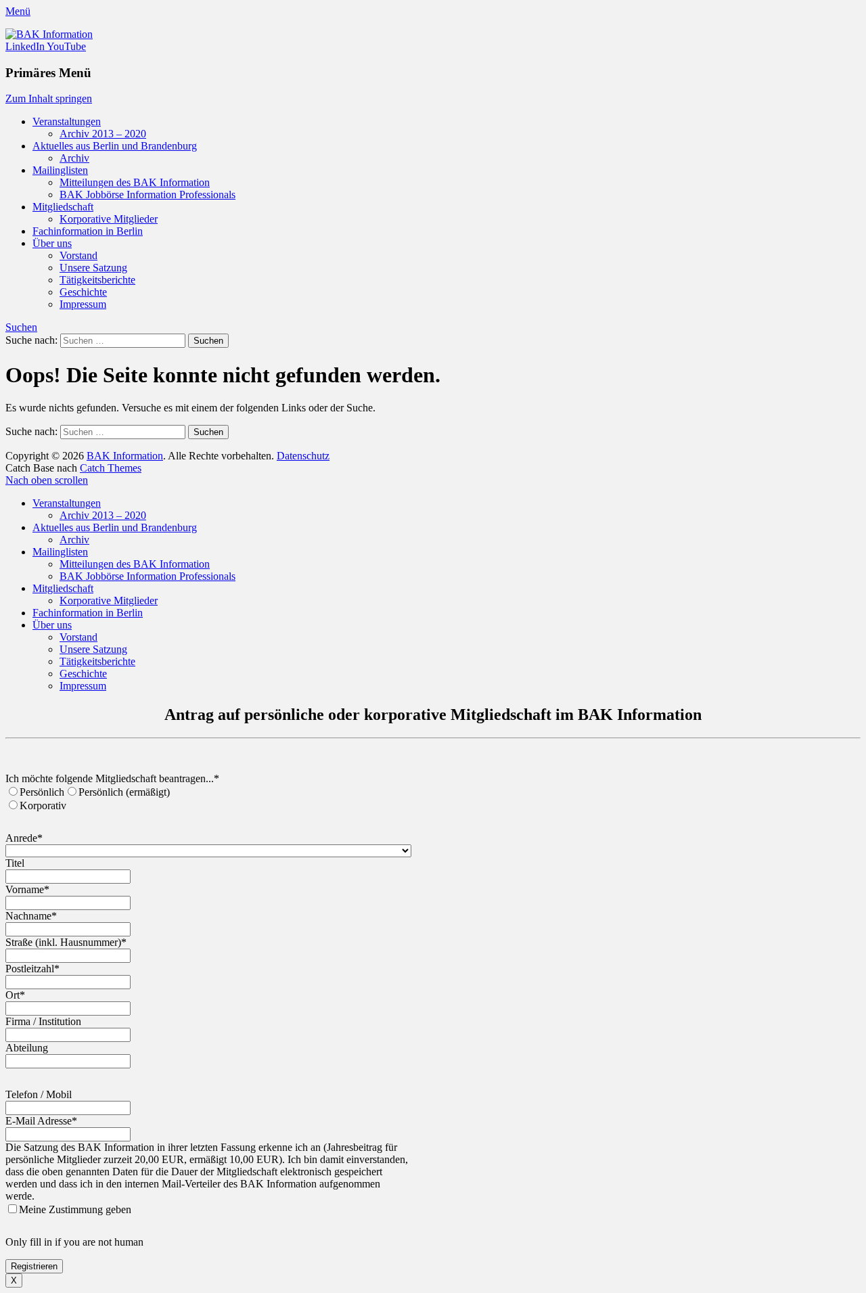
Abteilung (26, 1047)
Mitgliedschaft (62, 206)
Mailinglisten (60, 170)
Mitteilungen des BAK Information (135, 182)
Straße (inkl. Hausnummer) (66, 942)
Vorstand (78, 255)
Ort (15, 995)
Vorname (27, 889)
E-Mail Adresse (41, 1121)
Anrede (24, 838)
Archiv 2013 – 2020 (103, 133)
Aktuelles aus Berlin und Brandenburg (114, 146)
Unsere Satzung (93, 267)
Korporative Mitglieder (109, 219)
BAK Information (125, 455)
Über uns (52, 243)
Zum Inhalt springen (48, 98)
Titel (14, 863)
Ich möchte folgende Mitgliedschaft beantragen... (112, 778)
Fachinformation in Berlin (87, 231)
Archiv (74, 158)
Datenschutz (303, 455)
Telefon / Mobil (38, 1094)
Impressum (83, 304)
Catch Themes (110, 468)
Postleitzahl (32, 968)
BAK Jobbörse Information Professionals (147, 194)
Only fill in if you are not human (74, 1242)
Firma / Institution (43, 1021)
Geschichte (83, 292)
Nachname (31, 916)
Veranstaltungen (66, 121)
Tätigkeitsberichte (97, 280)
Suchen (21, 327)
